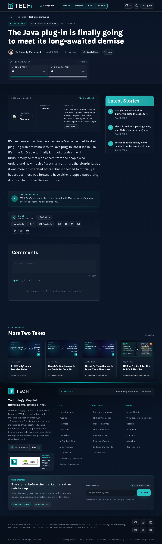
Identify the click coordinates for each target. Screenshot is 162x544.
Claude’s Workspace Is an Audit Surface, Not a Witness (61, 369)
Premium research (21, 504)
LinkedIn (20, 224)
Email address (92, 486)
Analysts (79, 5)
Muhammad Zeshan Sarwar (137, 375)
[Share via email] (21, 231)
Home (11, 17)
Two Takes (21, 17)
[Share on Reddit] (72, 224)
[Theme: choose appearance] (128, 6)
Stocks (66, 5)
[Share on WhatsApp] (78, 224)
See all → (149, 335)
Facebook (47, 224)
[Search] (136, 6)
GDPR (151, 539)
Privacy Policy (69, 539)
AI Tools (101, 5)
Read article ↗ (88, 98)
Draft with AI (45, 217)
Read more (71, 127)
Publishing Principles (127, 391)
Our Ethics (145, 391)
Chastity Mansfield (30, 51)
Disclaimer (101, 539)
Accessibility (140, 539)
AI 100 (90, 5)
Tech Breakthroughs (44, 24)
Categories (48, 5)
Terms (80, 539)
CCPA (130, 539)
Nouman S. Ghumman (97, 375)
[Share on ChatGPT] (59, 224)
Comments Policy (116, 539)
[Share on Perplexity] (66, 224)
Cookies (89, 539)
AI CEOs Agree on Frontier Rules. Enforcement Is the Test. (25, 369)
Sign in (149, 5)
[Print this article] (27, 231)
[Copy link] (15, 231)
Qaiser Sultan (19, 375)
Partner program (42, 504)
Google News (92, 52)
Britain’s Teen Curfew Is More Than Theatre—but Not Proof (99, 369)
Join (146, 492)
